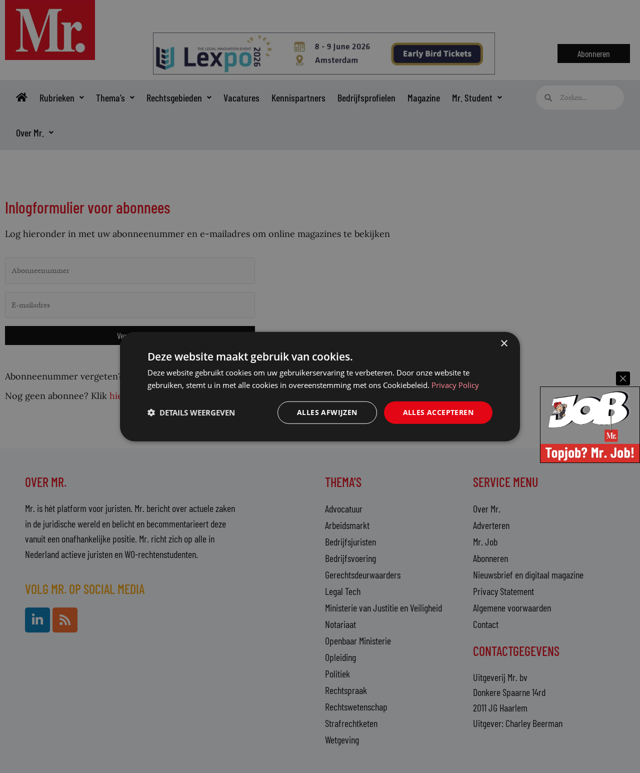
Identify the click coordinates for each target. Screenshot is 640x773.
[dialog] (320, 387)
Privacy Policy (455, 385)
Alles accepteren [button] (438, 412)
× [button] (504, 344)
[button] (191, 412)
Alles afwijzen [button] (327, 412)
